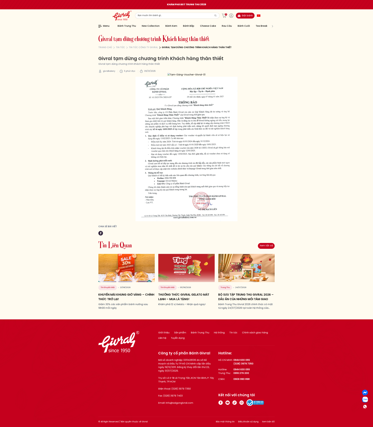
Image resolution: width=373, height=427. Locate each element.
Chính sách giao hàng (255, 332)
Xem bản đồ (268, 422)
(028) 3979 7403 (173, 396)
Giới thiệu (163, 332)
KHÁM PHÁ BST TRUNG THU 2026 (186, 4)
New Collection (151, 26)
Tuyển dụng (178, 338)
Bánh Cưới (244, 26)
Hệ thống (219, 332)
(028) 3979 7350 (181, 389)
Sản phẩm (180, 332)
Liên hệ (162, 338)
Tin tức (120, 47)
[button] (116, 26)
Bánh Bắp (188, 26)
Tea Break (261, 26)
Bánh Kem (171, 26)
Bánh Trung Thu (127, 26)
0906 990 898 (241, 379)
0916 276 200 (241, 373)
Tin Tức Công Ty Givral (143, 47)
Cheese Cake (208, 26)
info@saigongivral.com (179, 403)
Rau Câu (227, 26)
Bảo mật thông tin (225, 422)
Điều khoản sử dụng (248, 422)
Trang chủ (105, 47)
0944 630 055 (241, 360)
